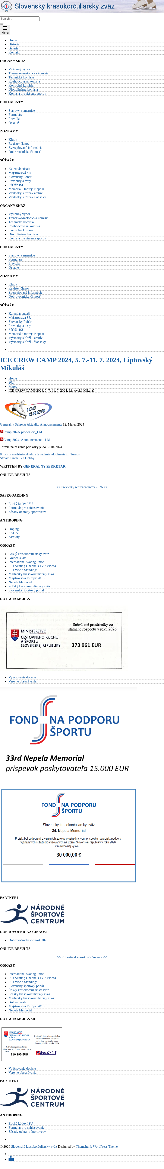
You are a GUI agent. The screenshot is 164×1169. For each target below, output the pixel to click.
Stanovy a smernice (22, 110)
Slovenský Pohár (20, 177)
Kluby (13, 139)
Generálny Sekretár (13, 424)
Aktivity (14, 537)
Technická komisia (21, 77)
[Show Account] (11, 1159)
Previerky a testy (20, 181)
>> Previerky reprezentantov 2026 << (82, 487)
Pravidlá (14, 118)
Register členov (19, 143)
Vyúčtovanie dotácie (22, 677)
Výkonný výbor (19, 69)
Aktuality (33, 424)
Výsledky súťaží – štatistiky (27, 197)
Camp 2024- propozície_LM (22, 432)
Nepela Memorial (20, 582)
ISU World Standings (23, 570)
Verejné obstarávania (23, 681)
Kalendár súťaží (19, 169)
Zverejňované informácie (25, 147)
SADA (13, 533)
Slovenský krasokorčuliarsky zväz (34, 1146)
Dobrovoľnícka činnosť (25, 152)
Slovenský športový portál (26, 590)
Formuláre (15, 114)
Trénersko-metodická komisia (28, 73)
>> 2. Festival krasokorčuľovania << (82, 957)
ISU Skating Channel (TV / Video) (32, 566)
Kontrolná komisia (21, 85)
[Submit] (1, 24)
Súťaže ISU (17, 185)
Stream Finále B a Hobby (17, 458)
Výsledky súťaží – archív (25, 193)
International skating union (26, 562)
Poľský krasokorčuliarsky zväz (29, 586)
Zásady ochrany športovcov (27, 512)
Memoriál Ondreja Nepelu (26, 189)
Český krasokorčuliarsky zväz (29, 554)
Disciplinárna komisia (23, 89)
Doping (14, 529)
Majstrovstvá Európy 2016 (26, 578)
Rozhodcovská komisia (24, 81)
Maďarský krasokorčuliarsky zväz (31, 574)
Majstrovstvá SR (20, 173)
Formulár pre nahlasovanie (26, 508)
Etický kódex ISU (21, 504)
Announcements (51, 424)
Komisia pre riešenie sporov (27, 93)
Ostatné (14, 123)
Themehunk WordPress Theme (97, 1146)
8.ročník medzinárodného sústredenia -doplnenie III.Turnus (40, 454)
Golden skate (17, 558)
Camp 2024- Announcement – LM (26, 440)
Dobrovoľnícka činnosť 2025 (28, 940)
